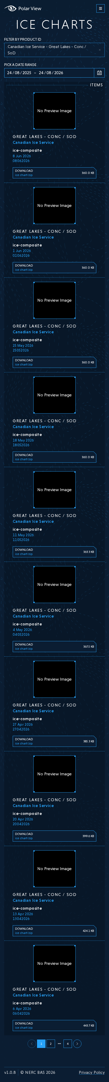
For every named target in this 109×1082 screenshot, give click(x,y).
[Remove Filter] (99, 50)
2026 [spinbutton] (58, 72)
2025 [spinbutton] (26, 72)
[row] (54, 50)
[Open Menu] (100, 8)
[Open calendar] (99, 72)
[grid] (54, 50)
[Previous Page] (77, 1044)
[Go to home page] (22, 8)
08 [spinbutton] (17, 72)
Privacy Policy (92, 1072)
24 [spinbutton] (9, 72)
